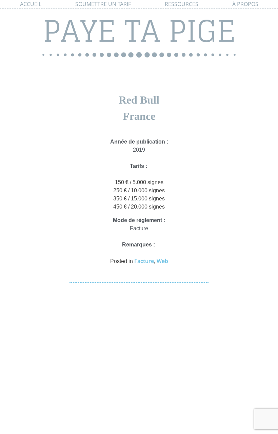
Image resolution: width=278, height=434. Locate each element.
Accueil (30, 4)
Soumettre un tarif (103, 4)
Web (162, 261)
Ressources (181, 4)
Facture (144, 261)
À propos (245, 4)
